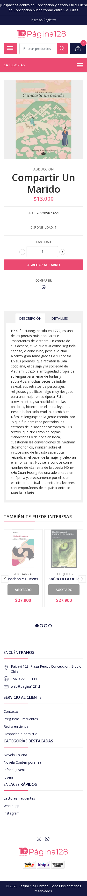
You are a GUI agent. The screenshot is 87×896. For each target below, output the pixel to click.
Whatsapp (11, 805)
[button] (37, 625)
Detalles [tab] (59, 318)
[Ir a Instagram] (39, 838)
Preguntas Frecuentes (21, 719)
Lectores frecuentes (19, 798)
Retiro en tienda (16, 726)
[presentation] (4, 579)
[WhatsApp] (47, 838)
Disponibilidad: (42, 227)
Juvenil (9, 777)
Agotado (23, 589)
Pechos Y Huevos (23, 578)
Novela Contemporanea (22, 762)
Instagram (12, 813)
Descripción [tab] (30, 318)
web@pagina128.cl (25, 686)
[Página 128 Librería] (41, 33)
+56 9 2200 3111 (24, 679)
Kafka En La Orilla (64, 578)
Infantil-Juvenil (14, 769)
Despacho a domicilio (20, 734)
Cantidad (43, 242)
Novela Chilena (15, 755)
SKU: (31, 213)
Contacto (11, 711)
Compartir (44, 280)
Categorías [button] (14, 65)
